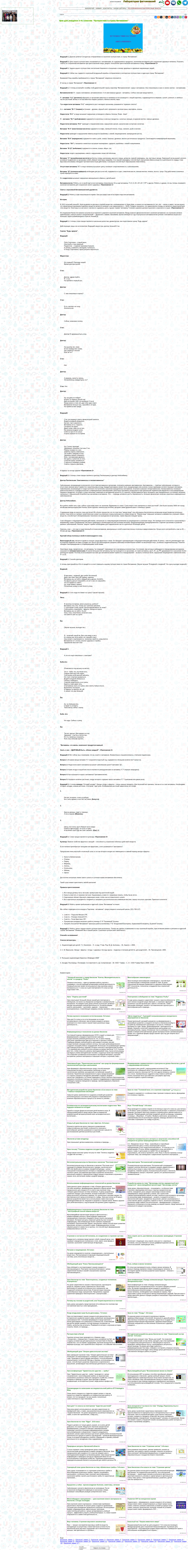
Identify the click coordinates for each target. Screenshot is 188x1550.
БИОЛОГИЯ (89, 8)
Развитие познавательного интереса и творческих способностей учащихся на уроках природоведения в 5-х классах (153, 1139)
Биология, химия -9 (67, 1541)
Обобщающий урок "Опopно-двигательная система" (87, 1351)
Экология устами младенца (78, 1139)
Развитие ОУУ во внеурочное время (142, 1499)
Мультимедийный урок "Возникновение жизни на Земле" (150, 1371)
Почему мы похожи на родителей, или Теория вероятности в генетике (94, 1301)
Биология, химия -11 (99, 1541)
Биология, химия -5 (129, 1540)
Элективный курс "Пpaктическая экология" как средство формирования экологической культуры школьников (95, 1064)
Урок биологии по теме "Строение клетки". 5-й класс (148, 1446)
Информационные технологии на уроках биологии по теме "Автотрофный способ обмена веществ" (90, 1210)
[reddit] (169, 17)
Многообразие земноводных (139, 977)
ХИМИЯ (99, 8)
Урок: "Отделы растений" (77, 997)
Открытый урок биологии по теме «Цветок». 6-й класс (88, 1123)
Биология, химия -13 (132, 1541)
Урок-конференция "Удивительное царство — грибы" (88, 1371)
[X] (161, 17)
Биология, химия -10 (83, 1541)
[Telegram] (183, 17)
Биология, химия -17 (71, 1543)
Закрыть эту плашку (99, 1548)
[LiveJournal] (172, 17)
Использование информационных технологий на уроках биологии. (93, 1183)
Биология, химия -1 (67, 1540)
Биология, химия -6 (145, 1540)
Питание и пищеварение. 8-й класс (80, 1250)
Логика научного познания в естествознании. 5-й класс (88, 1016)
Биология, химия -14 (148, 1541)
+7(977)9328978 (115, 1)
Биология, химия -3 (98, 1540)
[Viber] (177, 17)
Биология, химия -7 (161, 1540)
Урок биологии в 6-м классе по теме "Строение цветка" (149, 1467)
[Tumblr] (175, 17)
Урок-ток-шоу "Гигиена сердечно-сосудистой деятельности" (90, 1149)
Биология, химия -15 (165, 1541)
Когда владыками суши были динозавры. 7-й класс (87, 1313)
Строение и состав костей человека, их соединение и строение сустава (95, 1236)
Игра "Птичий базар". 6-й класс (140, 1105)
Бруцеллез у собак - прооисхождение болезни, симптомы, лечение (93, 1485)
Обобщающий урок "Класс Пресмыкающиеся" (85, 1264)
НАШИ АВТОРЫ (120, 8)
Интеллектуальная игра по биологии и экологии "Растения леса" (92, 1162)
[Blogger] (164, 17)
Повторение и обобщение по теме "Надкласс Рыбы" (148, 997)
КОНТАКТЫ (107, 8)
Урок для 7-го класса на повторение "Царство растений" (89, 1406)
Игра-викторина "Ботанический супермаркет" (146, 1162)
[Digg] (166, 17)
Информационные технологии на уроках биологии (87, 1032)
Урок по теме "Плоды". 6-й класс (140, 1313)
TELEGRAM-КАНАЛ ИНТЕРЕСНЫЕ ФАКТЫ (144, 8)
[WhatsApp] (180, 17)
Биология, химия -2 (83, 1540)
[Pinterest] (186, 17)
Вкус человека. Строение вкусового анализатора (86, 1521)
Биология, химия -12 (115, 1541)
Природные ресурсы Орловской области (83, 1446)
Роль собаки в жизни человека (140, 1264)
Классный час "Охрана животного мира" (144, 1521)
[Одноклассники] (158, 17)
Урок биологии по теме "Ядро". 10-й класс (83, 1421)
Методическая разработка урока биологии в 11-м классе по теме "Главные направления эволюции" (92, 1090)
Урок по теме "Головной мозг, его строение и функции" (149, 1090)
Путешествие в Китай (75, 1334)
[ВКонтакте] (156, 17)
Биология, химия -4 (114, 1540)
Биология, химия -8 (176, 1540)
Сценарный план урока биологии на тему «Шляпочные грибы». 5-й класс (96, 1467)
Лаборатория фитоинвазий (140, 1)
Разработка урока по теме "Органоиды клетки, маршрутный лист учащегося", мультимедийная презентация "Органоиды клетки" (153, 1184)
